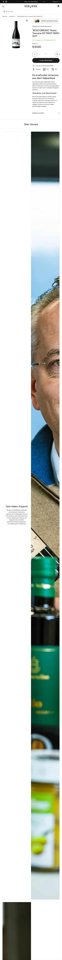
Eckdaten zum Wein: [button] (38, 113)
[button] (58, 6)
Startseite (4, 16)
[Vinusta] (30, 6)
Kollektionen (12, 16)
